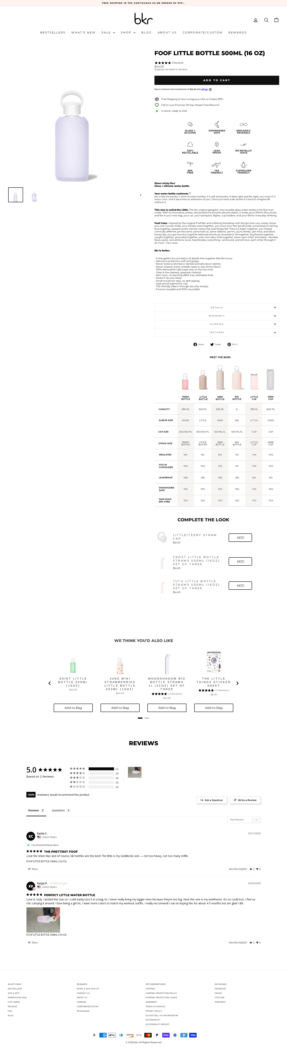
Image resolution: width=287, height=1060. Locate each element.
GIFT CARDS (14, 1002)
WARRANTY (151, 1002)
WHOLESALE (83, 1011)
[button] (252, 869)
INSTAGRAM (221, 984)
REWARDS (82, 984)
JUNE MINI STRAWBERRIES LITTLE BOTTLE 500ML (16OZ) (120, 684)
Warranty (217, 316)
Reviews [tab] (33, 810)
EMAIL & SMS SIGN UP (88, 988)
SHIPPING (150, 988)
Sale (107, 32)
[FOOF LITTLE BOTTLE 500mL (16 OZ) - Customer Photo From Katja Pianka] (134, 772)
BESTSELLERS (15, 988)
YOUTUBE (220, 997)
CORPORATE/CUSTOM (88, 1006)
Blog (146, 32)
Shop (127, 32)
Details (217, 308)
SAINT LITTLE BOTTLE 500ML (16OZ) (73, 682)
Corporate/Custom (203, 32)
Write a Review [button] (247, 800)
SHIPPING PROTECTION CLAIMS (161, 997)
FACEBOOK (220, 988)
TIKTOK (218, 993)
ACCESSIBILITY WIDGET (157, 1024)
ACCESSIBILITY (153, 1020)
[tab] (140, 718)
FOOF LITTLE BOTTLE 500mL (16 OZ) (46, 861)
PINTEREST (220, 1002)
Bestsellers (53, 32)
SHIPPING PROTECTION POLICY (161, 993)
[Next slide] (237, 683)
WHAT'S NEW (14, 984)
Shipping (159, 69)
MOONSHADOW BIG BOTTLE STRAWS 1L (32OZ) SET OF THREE (167, 684)
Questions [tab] (58, 810)
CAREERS (81, 1002)
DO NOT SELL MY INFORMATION (162, 1015)
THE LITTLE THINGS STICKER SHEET (214, 682)
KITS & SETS (14, 993)
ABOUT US (82, 997)
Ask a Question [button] (214, 800)
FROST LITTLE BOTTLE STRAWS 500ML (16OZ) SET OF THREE (196, 560)
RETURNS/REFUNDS (156, 984)
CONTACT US (83, 993)
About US (167, 32)
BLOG (11, 1015)
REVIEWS (12, 1006)
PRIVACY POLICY (154, 1011)
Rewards (237, 32)
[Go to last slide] (50, 683)
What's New (83, 32)
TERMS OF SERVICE (155, 1006)
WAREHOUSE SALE (17, 997)
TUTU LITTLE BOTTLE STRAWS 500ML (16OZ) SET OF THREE (196, 584)
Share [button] (34, 869)
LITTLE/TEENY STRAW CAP (195, 536)
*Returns (216, 332)
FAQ (10, 1011)
